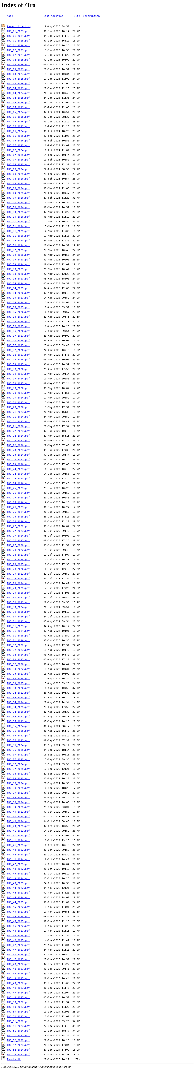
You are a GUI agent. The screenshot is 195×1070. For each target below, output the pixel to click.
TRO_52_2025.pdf (18, 1054)
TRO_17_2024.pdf (18, 340)
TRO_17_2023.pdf (18, 335)
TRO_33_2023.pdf (18, 673)
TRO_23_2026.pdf (18, 464)
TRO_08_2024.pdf (18, 169)
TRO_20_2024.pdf (18, 397)
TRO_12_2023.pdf (18, 240)
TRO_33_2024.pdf (18, 678)
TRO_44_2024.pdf (18, 897)
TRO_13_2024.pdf (18, 264)
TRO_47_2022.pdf (18, 945)
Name (10, 15)
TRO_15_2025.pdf (18, 307)
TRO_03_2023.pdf (18, 69)
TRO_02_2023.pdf (18, 50)
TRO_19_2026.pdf (18, 388)
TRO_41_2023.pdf (18, 835)
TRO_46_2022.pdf (18, 926)
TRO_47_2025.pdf (18, 959)
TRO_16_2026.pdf (18, 331)
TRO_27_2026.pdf (18, 545)
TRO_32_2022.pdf (18, 645)
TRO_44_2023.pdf (18, 892)
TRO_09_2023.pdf (18, 183)
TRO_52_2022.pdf (18, 1040)
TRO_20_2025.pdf (18, 402)
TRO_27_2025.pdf (18, 540)
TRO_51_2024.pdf (18, 1030)
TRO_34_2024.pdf (18, 702)
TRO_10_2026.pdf (18, 216)
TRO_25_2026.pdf (18, 502)
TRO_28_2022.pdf (18, 550)
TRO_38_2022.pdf (18, 773)
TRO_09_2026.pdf (18, 197)
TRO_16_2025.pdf (18, 326)
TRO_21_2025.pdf (18, 421)
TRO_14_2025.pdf (18, 288)
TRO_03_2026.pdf (18, 83)
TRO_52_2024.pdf (18, 1049)
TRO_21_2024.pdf (18, 416)
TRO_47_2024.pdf (18, 954)
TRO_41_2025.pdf (18, 845)
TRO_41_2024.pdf (18, 840)
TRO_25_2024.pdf (18, 492)
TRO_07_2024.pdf (18, 150)
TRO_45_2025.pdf (18, 921)
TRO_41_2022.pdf (18, 830)
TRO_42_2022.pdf (18, 849)
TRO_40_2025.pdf (18, 826)
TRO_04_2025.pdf (18, 97)
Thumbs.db (14, 1059)
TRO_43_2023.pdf (18, 873)
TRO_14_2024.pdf (18, 283)
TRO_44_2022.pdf (18, 887)
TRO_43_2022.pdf (18, 868)
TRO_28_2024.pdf (18, 559)
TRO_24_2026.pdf (18, 483)
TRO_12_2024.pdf (18, 245)
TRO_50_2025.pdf (18, 1016)
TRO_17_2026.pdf (18, 350)
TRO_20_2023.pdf (18, 392)
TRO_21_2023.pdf (18, 411)
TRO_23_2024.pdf (18, 454)
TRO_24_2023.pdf (18, 469)
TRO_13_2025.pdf (18, 269)
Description (91, 15)
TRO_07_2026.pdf (18, 159)
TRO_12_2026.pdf (18, 254)
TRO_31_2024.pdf (18, 630)
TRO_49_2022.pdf (18, 983)
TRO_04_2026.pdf (18, 102)
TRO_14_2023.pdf (18, 278)
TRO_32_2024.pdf (18, 654)
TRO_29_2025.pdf (18, 588)
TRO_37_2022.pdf (18, 754)
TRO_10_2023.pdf (18, 202)
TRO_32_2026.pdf (18, 664)
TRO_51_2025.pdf (18, 1035)
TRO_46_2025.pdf (18, 940)
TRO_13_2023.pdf (18, 259)
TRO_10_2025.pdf (18, 212)
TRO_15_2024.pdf (18, 302)
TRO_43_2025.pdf (18, 883)
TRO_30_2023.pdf (18, 602)
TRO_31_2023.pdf (18, 626)
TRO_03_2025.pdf (18, 78)
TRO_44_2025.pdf (18, 902)
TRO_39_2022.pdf (18, 792)
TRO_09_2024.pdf (18, 188)
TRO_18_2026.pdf (18, 369)
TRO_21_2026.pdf (18, 426)
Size (77, 15)
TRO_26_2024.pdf (18, 511)
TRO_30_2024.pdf (18, 607)
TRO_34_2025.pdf (18, 707)
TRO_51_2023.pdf (18, 1025)
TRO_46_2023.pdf (18, 930)
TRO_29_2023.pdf (18, 578)
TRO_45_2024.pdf (18, 916)
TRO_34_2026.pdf (18, 711)
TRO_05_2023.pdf (18, 107)
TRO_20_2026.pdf (18, 407)
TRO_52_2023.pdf (18, 1045)
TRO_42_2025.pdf (18, 864)
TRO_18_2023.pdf (18, 354)
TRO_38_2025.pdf (18, 788)
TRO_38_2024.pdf (18, 783)
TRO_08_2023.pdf (18, 164)
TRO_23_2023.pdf (18, 450)
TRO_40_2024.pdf (18, 821)
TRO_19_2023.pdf (18, 373)
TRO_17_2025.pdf (18, 345)
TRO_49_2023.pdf (18, 987)
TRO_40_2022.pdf (18, 811)
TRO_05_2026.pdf (18, 121)
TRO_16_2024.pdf (18, 321)
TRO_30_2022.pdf (18, 597)
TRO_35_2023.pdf (18, 721)
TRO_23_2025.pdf (18, 459)
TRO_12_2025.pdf (18, 250)
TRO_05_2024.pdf (18, 112)
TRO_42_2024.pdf (18, 859)
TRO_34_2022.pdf (18, 692)
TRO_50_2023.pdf (18, 1006)
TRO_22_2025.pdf (18, 440)
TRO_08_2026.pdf (18, 178)
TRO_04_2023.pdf (18, 88)
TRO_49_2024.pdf (18, 992)
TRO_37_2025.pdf (18, 768)
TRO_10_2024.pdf (18, 207)
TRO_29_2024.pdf (18, 583)
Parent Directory (19, 26)
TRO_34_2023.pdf (18, 697)
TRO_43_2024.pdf (18, 878)
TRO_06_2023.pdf (18, 126)
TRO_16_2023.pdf (18, 316)
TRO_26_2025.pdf (18, 516)
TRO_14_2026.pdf (18, 292)
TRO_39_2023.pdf (18, 797)
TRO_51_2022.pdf (18, 1021)
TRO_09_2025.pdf (18, 193)
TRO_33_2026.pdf (18, 688)
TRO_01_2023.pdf (18, 31)
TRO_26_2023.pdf (18, 507)
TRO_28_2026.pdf (18, 569)
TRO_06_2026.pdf (18, 140)
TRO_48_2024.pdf (18, 973)
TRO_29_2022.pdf (18, 573)
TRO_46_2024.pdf (18, 935)
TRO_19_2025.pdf (18, 383)
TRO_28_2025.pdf (18, 564)
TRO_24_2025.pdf (18, 478)
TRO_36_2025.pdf (18, 749)
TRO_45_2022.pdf (18, 907)
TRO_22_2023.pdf (18, 431)
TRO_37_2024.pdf (18, 764)
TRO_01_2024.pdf (18, 35)
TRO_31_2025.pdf (18, 635)
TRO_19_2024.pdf (18, 378)
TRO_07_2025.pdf (18, 154)
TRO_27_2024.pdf (18, 535)
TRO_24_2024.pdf (18, 473)
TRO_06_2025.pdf (18, 135)
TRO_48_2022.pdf (18, 964)
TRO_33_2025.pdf (18, 683)
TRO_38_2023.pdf (18, 778)
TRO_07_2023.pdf (18, 145)
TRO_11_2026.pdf (18, 235)
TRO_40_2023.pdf (18, 816)
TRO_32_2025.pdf (18, 659)
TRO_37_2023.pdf (18, 759)
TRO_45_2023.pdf (18, 911)
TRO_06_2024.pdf (18, 131)
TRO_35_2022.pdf (18, 716)
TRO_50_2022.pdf (18, 1002)
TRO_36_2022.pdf (18, 735)
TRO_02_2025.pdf (18, 59)
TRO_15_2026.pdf (18, 312)
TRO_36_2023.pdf (18, 740)
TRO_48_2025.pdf (18, 978)
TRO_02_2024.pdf (18, 55)
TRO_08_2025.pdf (18, 173)
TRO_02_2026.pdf (18, 64)
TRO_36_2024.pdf (18, 745)
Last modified (53, 15)
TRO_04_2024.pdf (18, 93)
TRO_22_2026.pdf (18, 445)
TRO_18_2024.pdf (18, 359)
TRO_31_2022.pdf (18, 621)
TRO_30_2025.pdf (18, 611)
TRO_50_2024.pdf (18, 1011)
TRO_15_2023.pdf (18, 297)
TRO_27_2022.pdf (18, 526)
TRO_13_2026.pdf (18, 273)
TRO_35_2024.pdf (18, 726)
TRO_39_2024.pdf (18, 802)
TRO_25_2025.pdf (18, 497)
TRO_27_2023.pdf (18, 530)
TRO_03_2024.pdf (18, 74)
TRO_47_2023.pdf (18, 949)
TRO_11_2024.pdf (18, 226)
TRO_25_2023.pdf (18, 488)
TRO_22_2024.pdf (18, 435)
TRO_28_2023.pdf (18, 554)
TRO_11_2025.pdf (18, 231)
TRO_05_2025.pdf (18, 116)
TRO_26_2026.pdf (18, 521)
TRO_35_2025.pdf (18, 730)
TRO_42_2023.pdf (18, 854)
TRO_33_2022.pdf (18, 669)
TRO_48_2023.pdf (18, 968)
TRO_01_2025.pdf (18, 40)
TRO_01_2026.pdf (18, 45)
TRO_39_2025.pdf (18, 807)
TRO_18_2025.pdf (18, 364)
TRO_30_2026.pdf (18, 616)
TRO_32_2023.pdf (18, 649)
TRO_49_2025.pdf (18, 997)
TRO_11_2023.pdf (18, 221)
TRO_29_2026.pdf (18, 592)
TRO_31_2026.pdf (18, 640)
